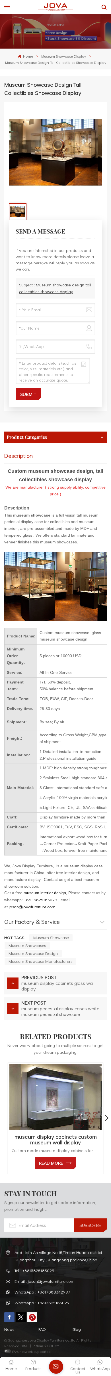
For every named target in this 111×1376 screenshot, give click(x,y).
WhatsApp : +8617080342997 (42, 1292)
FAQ (42, 1329)
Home (27, 56)
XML (25, 1345)
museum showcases (27, 945)
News (9, 1329)
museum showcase (51, 937)
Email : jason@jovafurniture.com (45, 1281)
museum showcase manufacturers (40, 961)
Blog (77, 1329)
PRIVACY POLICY (46, 1345)
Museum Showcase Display (63, 56)
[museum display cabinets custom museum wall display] (55, 1097)
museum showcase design (33, 953)
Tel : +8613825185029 (34, 1270)
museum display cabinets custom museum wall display (56, 1139)
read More (51, 1163)
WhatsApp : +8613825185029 (42, 1303)
